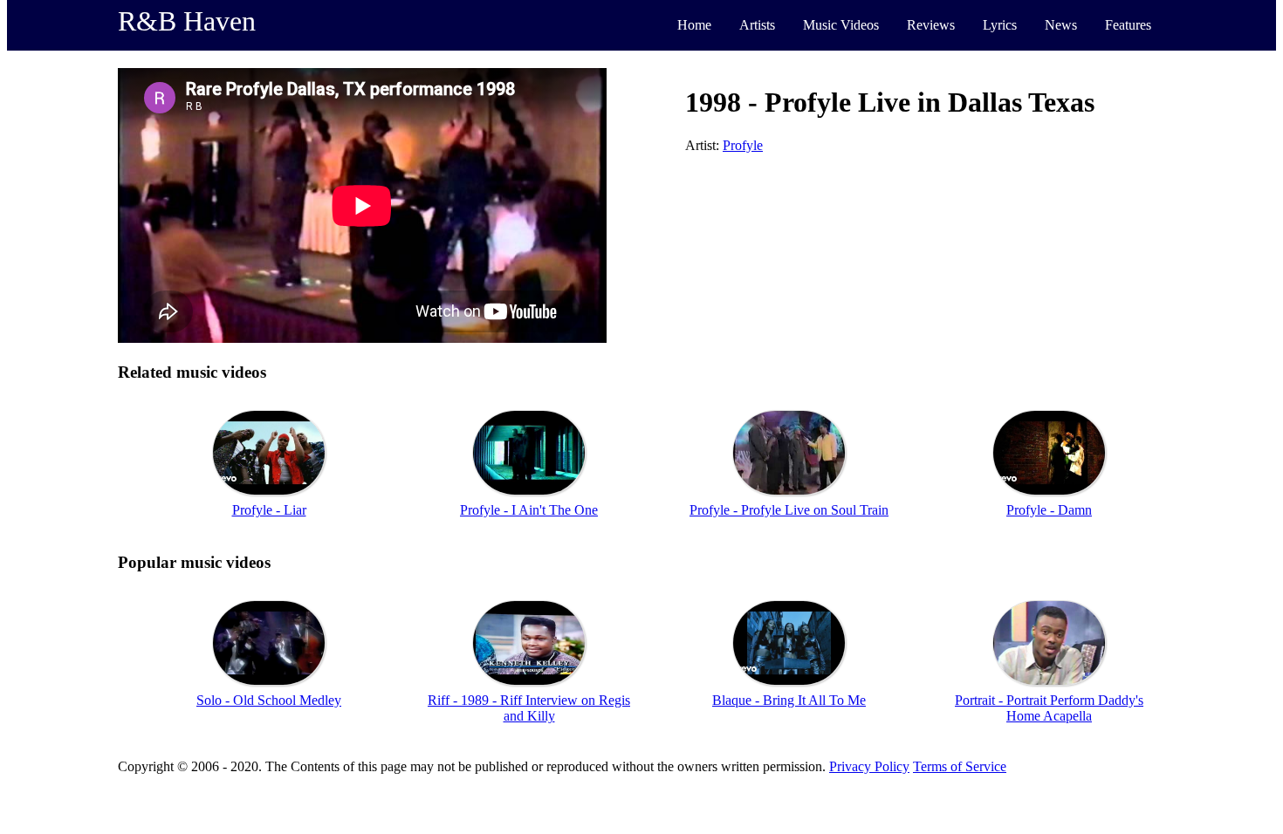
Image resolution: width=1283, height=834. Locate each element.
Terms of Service (959, 766)
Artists (757, 24)
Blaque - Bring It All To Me (789, 700)
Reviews (931, 24)
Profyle (743, 145)
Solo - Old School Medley (268, 700)
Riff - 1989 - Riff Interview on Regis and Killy (529, 708)
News (1061, 24)
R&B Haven (187, 21)
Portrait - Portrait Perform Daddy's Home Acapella (1049, 708)
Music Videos (841, 24)
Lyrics (1000, 24)
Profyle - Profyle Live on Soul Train (789, 509)
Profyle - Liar (269, 509)
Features (1128, 24)
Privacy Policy (869, 766)
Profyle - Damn (1049, 509)
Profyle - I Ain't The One (529, 509)
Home (694, 24)
